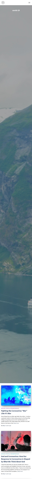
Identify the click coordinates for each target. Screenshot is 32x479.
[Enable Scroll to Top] (29, 476)
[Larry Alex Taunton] (3, 3)
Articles (3, 408)
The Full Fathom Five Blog (12, 408)
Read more (16, 423)
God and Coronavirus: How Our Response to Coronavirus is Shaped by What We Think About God (15, 459)
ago (8, 425)
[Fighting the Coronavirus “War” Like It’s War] (16, 395)
